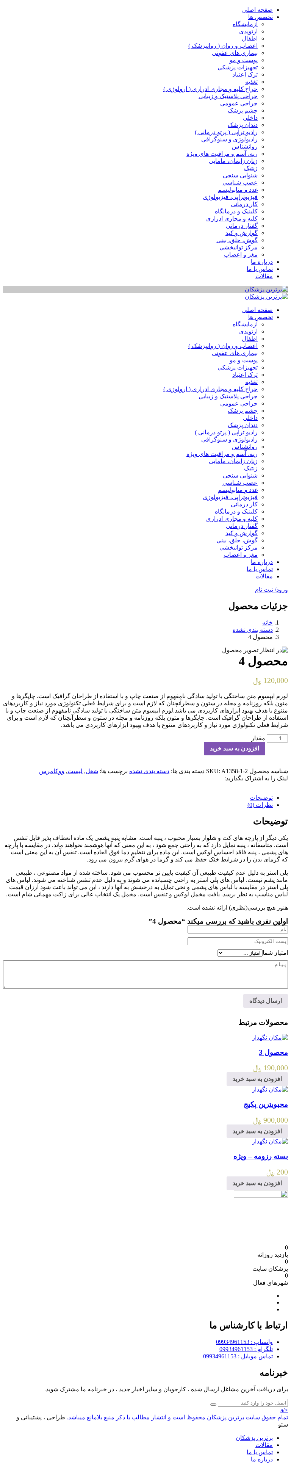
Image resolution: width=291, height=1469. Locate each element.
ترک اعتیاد (245, 74)
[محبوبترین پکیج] (270, 1089)
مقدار (258, 738)
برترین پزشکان (254, 1438)
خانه (267, 622)
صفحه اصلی (257, 9)
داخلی (250, 117)
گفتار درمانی (242, 225)
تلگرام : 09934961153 (246, 1349)
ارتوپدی (248, 31)
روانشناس (245, 146)
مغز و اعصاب (241, 254)
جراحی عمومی (239, 103)
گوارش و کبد (241, 233)
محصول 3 (273, 1052)
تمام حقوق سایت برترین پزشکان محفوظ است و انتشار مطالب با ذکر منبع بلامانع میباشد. (177, 1417)
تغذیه (251, 81)
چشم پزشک (243, 110)
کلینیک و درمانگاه (236, 211)
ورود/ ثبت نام (271, 589)
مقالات (264, 276)
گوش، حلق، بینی (237, 240)
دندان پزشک (243, 125)
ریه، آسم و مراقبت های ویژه (222, 153)
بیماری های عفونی (235, 53)
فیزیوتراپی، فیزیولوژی (230, 197)
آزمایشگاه (245, 24)
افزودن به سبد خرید (234, 748)
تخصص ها (260, 17)
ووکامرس (51, 771)
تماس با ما (260, 269)
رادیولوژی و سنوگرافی (229, 139)
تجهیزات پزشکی (237, 67)
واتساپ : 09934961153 (244, 1342)
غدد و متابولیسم (238, 189)
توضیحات (261, 797)
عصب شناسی (240, 182)
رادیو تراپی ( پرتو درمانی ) (226, 132)
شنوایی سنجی (240, 175)
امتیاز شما (275, 952)
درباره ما (262, 261)
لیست (75, 771)
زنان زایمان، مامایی (233, 161)
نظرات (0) (260, 805)
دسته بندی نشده (253, 629)
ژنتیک (251, 168)
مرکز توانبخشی (238, 247)
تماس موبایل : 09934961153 (238, 1356)
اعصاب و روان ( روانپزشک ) (223, 45)
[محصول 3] (270, 1037)
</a (284, 1410)
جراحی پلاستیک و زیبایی (228, 96)
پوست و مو (244, 60)
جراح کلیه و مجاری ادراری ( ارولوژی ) (210, 89)
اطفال (250, 38)
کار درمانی (244, 204)
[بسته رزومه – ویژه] (270, 1141)
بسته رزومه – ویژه (260, 1156)
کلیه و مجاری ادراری (232, 218)
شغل (92, 771)
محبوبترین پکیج (266, 1104)
